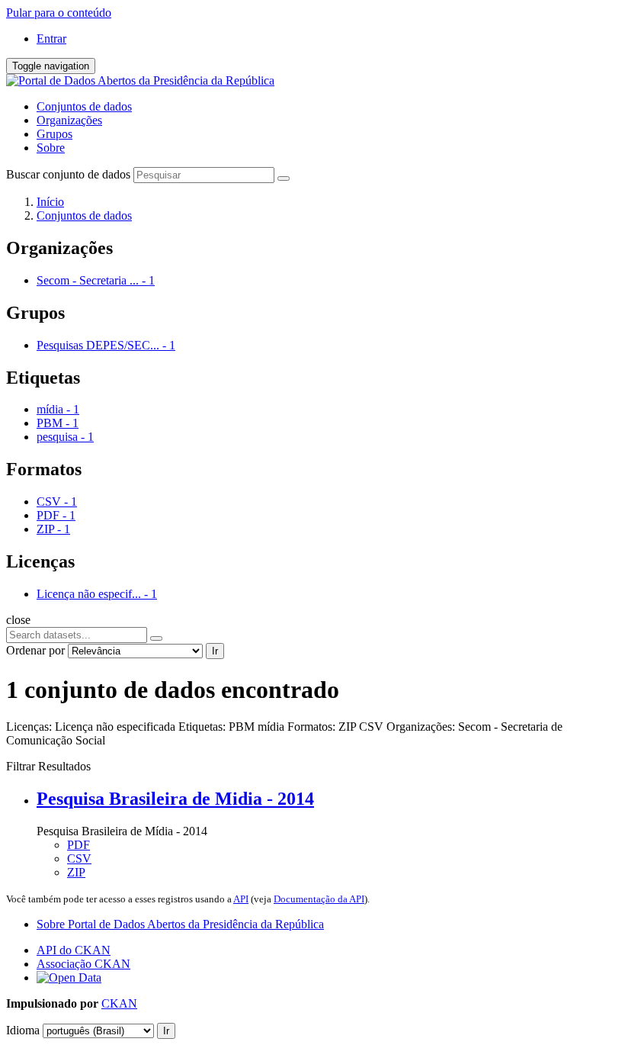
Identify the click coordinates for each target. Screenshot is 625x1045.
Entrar (51, 38)
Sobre (51, 147)
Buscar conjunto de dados (68, 174)
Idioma (23, 1030)
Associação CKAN (83, 963)
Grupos (54, 133)
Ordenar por (35, 650)
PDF (78, 844)
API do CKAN (74, 950)
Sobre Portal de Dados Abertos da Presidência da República (180, 924)
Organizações (69, 120)
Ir (215, 651)
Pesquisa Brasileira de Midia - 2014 (175, 799)
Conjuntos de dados (84, 106)
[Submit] (283, 178)
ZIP (76, 872)
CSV (79, 858)
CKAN (119, 1003)
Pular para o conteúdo (58, 12)
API (240, 899)
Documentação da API (319, 899)
